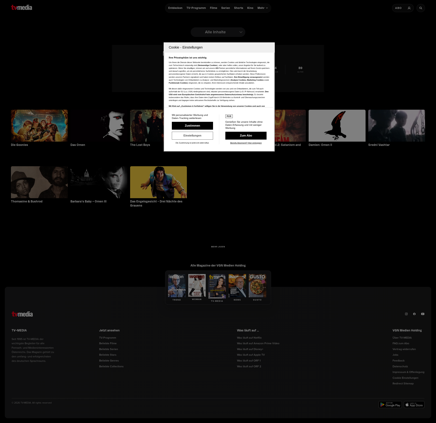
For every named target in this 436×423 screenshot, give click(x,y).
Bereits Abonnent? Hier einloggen (246, 143)
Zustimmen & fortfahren (192, 126)
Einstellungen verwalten (192, 136)
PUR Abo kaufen (246, 136)
